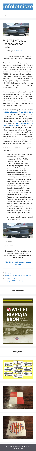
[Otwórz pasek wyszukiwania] (33, 15)
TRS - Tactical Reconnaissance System (18, 275)
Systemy (8, 273)
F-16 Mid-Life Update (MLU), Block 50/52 (18, 112)
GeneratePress (18, 448)
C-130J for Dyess (11, 278)
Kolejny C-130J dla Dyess (14, 281)
